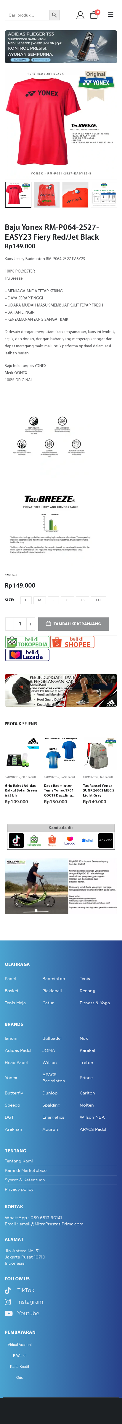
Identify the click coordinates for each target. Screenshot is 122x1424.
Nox (84, 1038)
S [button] (53, 600)
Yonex (11, 1077)
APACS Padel (93, 1129)
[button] (110, 15)
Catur (48, 1002)
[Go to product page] (22, 754)
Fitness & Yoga (95, 1002)
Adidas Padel (18, 1050)
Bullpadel (52, 1038)
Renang (87, 990)
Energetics (53, 1117)
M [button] (39, 600)
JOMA (48, 1050)
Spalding (51, 1105)
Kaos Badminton (72, 777)
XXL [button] (99, 600)
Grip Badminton (32, 777)
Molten (87, 1105)
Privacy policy (19, 1189)
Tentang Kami (19, 1161)
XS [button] (82, 600)
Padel (10, 978)
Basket (12, 990)
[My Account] (80, 15)
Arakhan (13, 1129)
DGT (9, 1117)
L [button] (26, 600)
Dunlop (49, 1093)
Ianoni (11, 1038)
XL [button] (67, 600)
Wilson (49, 1062)
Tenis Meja (15, 1002)
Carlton (87, 1093)
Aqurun (50, 1129)
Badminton (12, 777)
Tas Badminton (110, 777)
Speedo (12, 1105)
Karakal (87, 1050)
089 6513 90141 (46, 1217)
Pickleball (52, 990)
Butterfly (14, 1093)
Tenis (85, 978)
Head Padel (16, 1062)
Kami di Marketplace (25, 1170)
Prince (86, 1077)
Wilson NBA (92, 1117)
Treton (86, 1062)
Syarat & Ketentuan (25, 1180)
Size (9, 600)
